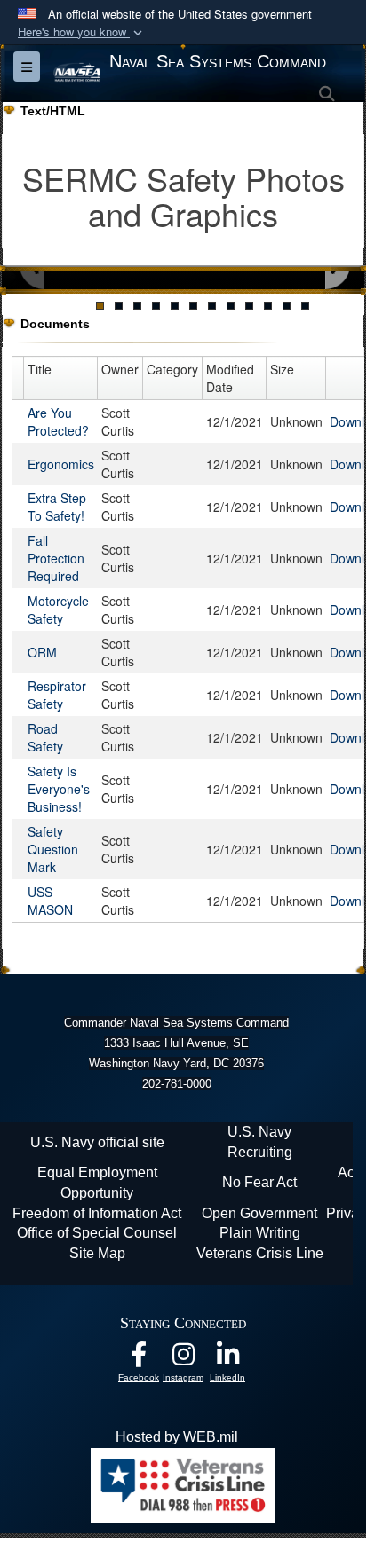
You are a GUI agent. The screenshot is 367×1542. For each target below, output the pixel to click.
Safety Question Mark (53, 849)
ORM (42, 652)
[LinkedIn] (227, 1358)
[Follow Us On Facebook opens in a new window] (138, 1358)
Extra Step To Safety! (57, 506)
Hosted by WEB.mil (177, 1436)
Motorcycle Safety (58, 609)
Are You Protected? (58, 421)
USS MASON (50, 900)
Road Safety (45, 737)
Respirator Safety (57, 694)
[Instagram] (183, 1358)
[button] (82, 32)
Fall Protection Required (56, 558)
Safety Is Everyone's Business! (59, 788)
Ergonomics (61, 464)
